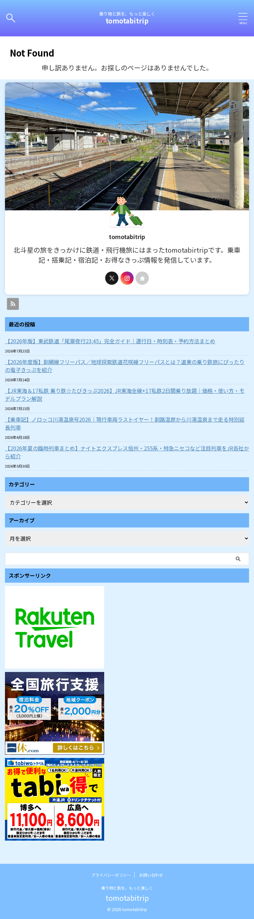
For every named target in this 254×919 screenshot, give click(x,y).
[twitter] (111, 278)
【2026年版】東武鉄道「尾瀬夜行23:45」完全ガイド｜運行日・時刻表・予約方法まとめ (110, 341)
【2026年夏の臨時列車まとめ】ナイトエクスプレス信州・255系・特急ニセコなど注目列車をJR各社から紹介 (127, 452)
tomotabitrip (127, 20)
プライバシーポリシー (111, 875)
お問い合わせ (151, 875)
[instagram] (127, 278)
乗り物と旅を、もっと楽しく (127, 888)
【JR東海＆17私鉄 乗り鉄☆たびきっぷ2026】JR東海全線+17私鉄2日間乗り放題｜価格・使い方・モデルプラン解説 (124, 394)
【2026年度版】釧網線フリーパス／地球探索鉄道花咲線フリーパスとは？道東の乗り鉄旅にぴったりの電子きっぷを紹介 (124, 366)
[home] (142, 278)
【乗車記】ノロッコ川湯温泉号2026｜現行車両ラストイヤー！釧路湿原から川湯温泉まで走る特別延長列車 (124, 423)
